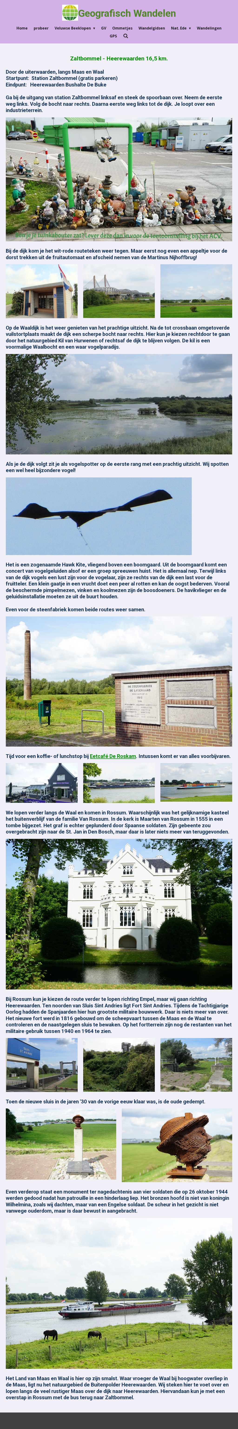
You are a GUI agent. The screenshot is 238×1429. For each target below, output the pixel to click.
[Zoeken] (125, 36)
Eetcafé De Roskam (113, 756)
